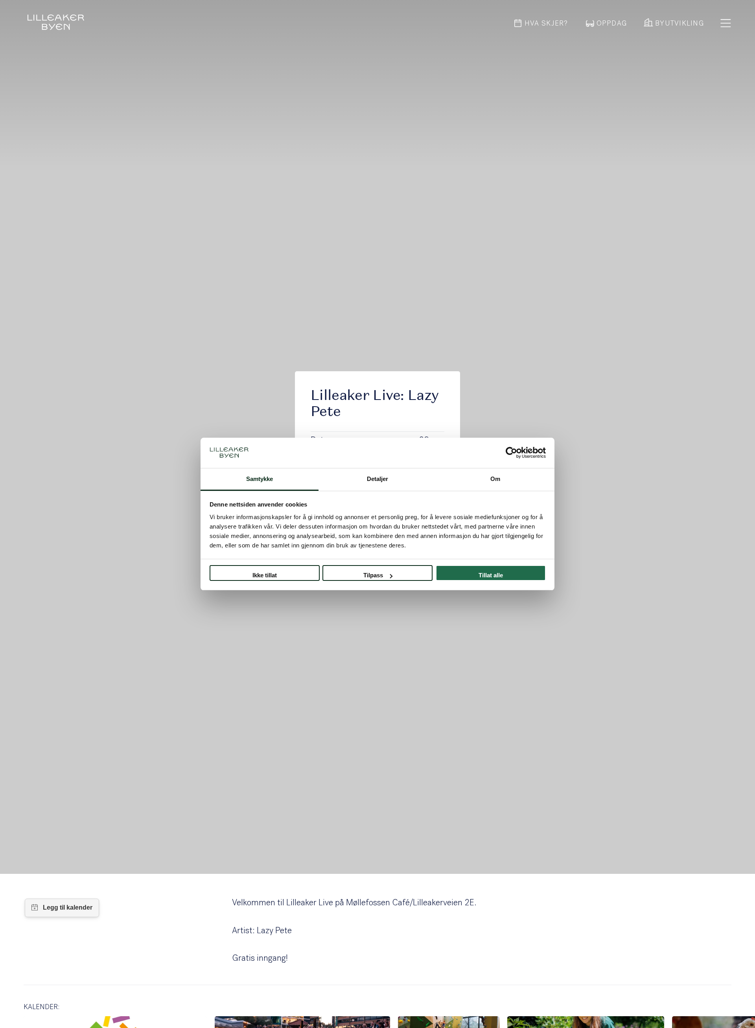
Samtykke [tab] (259, 478)
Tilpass (373, 575)
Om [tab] (495, 478)
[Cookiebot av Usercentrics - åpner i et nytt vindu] (511, 453)
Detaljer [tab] (378, 478)
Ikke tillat (264, 575)
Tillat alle (491, 575)
